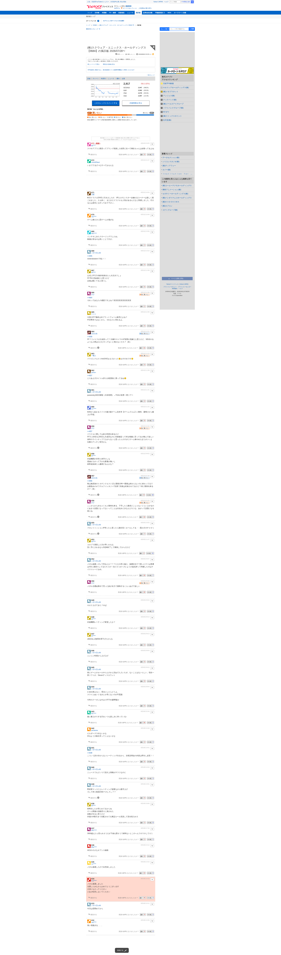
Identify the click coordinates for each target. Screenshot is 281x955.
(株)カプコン (167, 206)
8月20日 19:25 (145, 522)
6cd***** (94, 880)
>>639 (89, 753)
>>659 (89, 337)
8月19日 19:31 (145, 784)
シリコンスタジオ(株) (170, 162)
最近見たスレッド (92, 29)
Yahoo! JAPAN (158, 2)
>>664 (89, 298)
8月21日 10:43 (145, 426)
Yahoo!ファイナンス (172, 284)
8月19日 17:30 (145, 828)
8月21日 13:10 (145, 251)
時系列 (103, 78)
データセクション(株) (170, 157)
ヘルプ (166, 2)
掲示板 (138, 13)
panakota (94, 730)
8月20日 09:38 (145, 581)
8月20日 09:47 (145, 559)
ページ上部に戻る (177, 278)
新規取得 (128, 6)
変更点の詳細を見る (109, 64)
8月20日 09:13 (145, 633)
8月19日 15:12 (145, 845)
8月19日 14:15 (145, 862)
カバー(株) (166, 170)
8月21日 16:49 (145, 214)
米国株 (104, 13)
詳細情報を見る (136, 103)
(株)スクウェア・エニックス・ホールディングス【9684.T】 (117, 25)
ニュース (130, 13)
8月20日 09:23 (145, 600)
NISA (169, 13)
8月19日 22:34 (145, 711)
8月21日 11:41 (145, 390)
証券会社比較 (147, 13)
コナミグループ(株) (170, 210)
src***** (93, 409)
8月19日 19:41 (145, 747)
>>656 (89, 481)
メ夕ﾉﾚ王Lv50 (96, 253)
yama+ (93, 372)
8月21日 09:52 (145, 453)
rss (153, 54)
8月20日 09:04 (145, 650)
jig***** (93, 145)
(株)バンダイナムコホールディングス (177, 198)
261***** (94, 830)
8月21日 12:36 (145, 292)
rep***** (93, 216)
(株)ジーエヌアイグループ (173, 104)
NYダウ (166, 112)
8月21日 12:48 (145, 270)
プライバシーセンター (184, 287)
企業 (123, 78)
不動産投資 (159, 13)
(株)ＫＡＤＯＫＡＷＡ (170, 202)
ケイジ (93, 314)
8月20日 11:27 (145, 539)
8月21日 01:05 (145, 500)
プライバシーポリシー (170, 287)
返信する (94, 154)
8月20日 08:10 (145, 667)
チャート (96, 78)
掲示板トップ (90, 16)
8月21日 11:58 (145, 370)
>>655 (89, 256)
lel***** (93, 272)
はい (142, 154)
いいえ (150, 154)
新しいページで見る (93, 64)
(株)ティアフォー (169, 166)
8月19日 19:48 (145, 728)
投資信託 (121, 13)
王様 (92, 194)
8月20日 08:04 (145, 686)
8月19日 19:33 (145, 767)
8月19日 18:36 (145, 803)
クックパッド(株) (170, 100)
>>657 (89, 375)
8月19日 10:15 (145, 878)
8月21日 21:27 (145, 160)
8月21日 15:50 (145, 231)
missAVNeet (95, 162)
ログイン (117, 8)
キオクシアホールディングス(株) (176, 87)
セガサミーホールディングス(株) (175, 194)
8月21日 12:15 (145, 353)
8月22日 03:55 (145, 143)
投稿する (120, 950)
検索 (192, 1)
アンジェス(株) (169, 96)
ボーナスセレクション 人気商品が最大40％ (137, 8)
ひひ (92, 294)
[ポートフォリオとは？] (98, 21)
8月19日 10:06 (145, 920)
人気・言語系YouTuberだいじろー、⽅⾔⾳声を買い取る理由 (106, 2)
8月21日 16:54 (145, 192)
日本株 (97, 13)
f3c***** (93, 713)
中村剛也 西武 (186, 2)
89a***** (94, 847)
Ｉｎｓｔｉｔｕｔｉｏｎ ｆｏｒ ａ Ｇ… (178, 174)
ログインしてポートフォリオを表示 (113, 21)
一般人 (93, 355)
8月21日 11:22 (145, 406)
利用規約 (174, 288)
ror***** (93, 864)
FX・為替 (112, 13)
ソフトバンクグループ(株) (173, 108)
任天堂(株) (167, 120)
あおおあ (94, 333)
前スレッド (151, 75)
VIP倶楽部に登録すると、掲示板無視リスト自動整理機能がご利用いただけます (111, 70)
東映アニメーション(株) (171, 190)
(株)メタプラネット (170, 92)
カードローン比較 (180, 13)
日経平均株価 (168, 83)
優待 (118, 78)
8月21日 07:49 (145, 475)
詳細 (88, 78)
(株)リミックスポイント (172, 116)
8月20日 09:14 (145, 617)
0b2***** (94, 233)
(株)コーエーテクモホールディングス (177, 185)
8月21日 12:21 (145, 331)
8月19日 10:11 (145, 903)
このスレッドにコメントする (105, 103)
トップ (89, 13)
